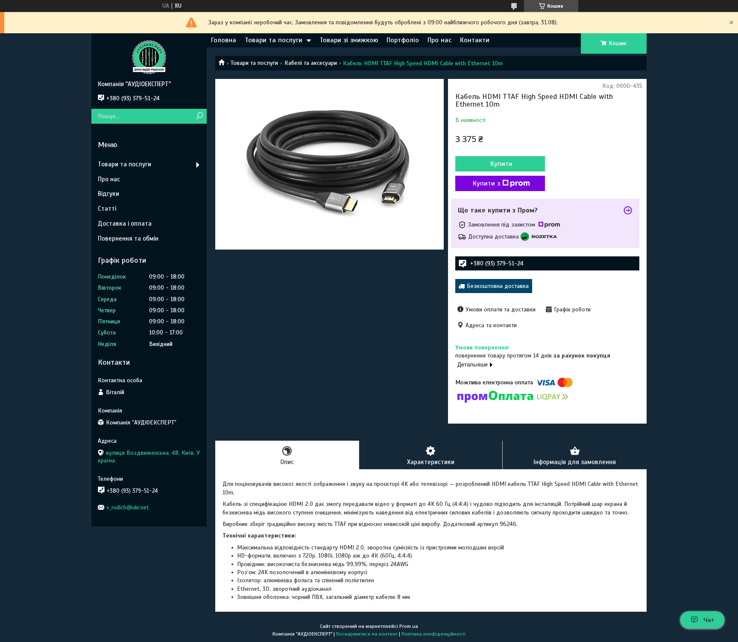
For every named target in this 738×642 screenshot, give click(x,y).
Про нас (439, 40)
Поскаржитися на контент (367, 634)
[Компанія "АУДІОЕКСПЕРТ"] (149, 57)
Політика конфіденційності (433, 634)
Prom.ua (408, 626)
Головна (223, 40)
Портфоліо (403, 40)
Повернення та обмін (128, 238)
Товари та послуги (273, 40)
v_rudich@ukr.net (127, 507)
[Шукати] (199, 116)
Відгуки (108, 194)
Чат (708, 619)
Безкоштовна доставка (498, 286)
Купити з (486, 183)
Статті (107, 208)
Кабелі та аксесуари (310, 63)
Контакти (474, 40)
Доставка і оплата (125, 223)
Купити (501, 164)
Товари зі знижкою (348, 40)
